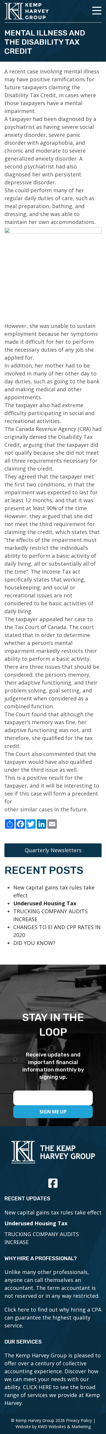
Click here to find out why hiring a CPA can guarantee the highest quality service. (52, 1317)
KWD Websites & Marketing (64, 1426)
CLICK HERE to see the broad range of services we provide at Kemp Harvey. (52, 1395)
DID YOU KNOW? (34, 942)
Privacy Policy (79, 1420)
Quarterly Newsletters (53, 850)
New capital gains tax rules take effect (53, 1212)
